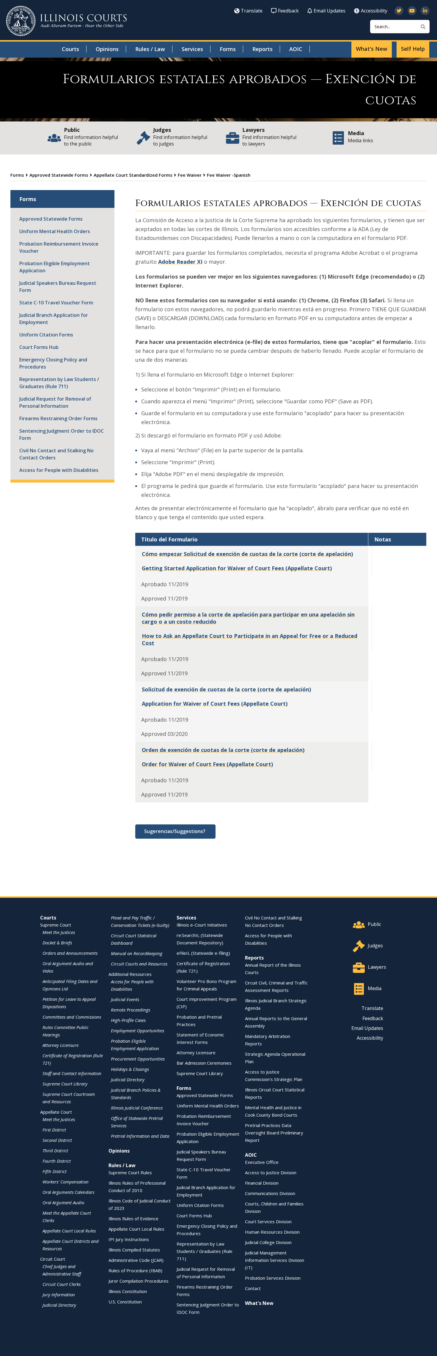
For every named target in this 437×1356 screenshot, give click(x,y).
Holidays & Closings (130, 1069)
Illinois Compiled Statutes (134, 1250)
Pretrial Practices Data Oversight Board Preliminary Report (274, 1132)
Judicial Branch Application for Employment (53, 318)
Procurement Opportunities (138, 1059)
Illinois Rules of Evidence (133, 1218)
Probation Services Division (273, 1278)
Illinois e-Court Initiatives (202, 925)
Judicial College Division (268, 1242)
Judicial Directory (59, 1305)
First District (54, 1130)
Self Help (413, 48)
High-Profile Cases (128, 1020)
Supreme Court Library (65, 1084)
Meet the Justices (59, 932)
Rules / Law (150, 49)
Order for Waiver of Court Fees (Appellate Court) (207, 764)
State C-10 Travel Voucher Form (56, 302)
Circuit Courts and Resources (139, 964)
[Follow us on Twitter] (398, 10)
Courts (70, 49)
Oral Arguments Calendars (68, 1192)
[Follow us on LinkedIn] (425, 10)
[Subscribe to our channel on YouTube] (412, 10)
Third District (55, 1150)
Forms (228, 49)
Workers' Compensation (66, 1182)
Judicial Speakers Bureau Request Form (57, 286)
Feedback (288, 10)
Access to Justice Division (270, 1172)
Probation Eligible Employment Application (54, 267)
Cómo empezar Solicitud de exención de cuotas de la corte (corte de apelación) (247, 553)
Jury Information (59, 1294)
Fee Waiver (190, 175)
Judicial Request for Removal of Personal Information (55, 402)
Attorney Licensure (60, 1045)
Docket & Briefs (57, 943)
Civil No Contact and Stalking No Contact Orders (56, 454)
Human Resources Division (272, 1232)
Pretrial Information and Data (140, 1136)
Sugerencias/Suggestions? (175, 831)
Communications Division (270, 1193)
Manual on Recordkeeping (136, 953)
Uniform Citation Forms (46, 334)
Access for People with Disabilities (58, 470)
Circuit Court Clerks (62, 1284)
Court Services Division (268, 1221)
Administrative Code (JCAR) (136, 1260)
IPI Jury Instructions (129, 1239)
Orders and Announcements (70, 953)
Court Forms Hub (39, 347)
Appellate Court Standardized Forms (133, 175)
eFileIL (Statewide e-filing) (203, 953)
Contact (253, 1288)
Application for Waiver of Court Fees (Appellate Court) (214, 703)
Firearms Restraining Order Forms (58, 418)
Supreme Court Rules (130, 1172)
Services (192, 49)
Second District (57, 1140)
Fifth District (55, 1171)
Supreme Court (55, 925)
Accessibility (374, 10)
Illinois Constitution (128, 1291)
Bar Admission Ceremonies (204, 1063)
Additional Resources (130, 974)
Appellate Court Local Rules (69, 1231)
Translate (251, 10)
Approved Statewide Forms (58, 175)
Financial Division (262, 1183)
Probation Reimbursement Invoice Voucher (58, 247)
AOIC (295, 49)
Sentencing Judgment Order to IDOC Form (61, 434)
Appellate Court (56, 1112)
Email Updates (329, 10)
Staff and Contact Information (72, 1073)
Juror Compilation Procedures (139, 1281)
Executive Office (262, 1162)
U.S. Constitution (125, 1302)
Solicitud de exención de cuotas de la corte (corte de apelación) (226, 689)
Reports (262, 49)
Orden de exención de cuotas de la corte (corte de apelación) (223, 749)
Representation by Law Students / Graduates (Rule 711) (59, 383)
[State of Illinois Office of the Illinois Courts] (66, 21)
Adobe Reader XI (180, 261)
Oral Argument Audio (63, 1202)
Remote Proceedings (130, 1010)
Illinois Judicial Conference (137, 1108)
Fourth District (57, 1161)
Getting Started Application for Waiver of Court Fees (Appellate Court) (237, 568)
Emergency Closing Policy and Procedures (53, 363)
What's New (371, 48)
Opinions (107, 49)
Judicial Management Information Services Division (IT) (274, 1260)
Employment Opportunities (137, 1030)
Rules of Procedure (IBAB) (135, 1270)
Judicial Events (125, 999)
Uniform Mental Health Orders (54, 231)
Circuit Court (52, 1259)
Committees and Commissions (72, 1017)
